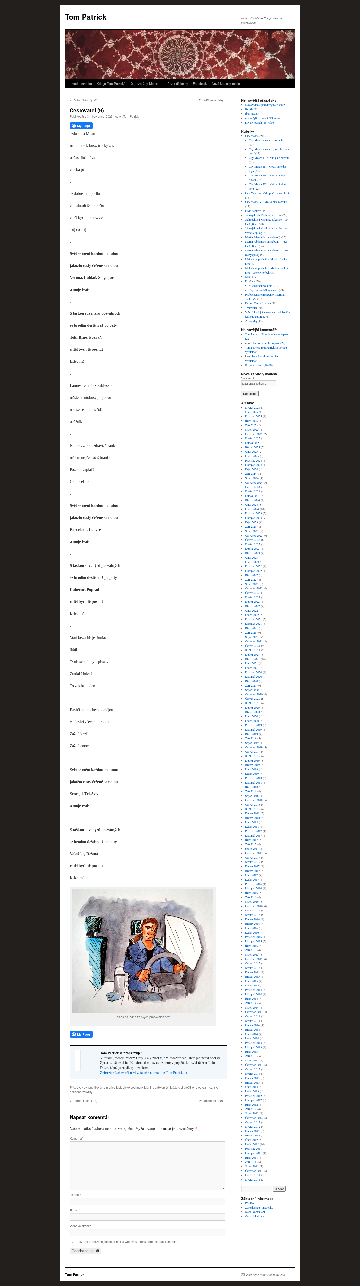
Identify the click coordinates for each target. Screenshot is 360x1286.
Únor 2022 (251, 610)
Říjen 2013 (251, 1051)
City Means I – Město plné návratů (269, 158)
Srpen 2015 (252, 954)
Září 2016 (250, 897)
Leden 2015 (252, 985)
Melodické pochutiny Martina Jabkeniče (142, 1087)
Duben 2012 (252, 1131)
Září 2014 (250, 1003)
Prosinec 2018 (253, 778)
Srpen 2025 (252, 429)
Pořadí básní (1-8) (83, 100)
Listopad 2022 (253, 571)
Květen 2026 (252, 407)
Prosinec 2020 (253, 672)
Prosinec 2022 (253, 566)
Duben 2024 (252, 496)
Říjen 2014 (251, 998)
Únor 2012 (251, 1140)
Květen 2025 (252, 438)
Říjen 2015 (251, 946)
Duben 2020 (252, 707)
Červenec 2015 (254, 959)
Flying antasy (253, 210)
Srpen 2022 (252, 584)
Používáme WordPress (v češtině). (266, 1274)
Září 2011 (250, 1162)
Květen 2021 (252, 650)
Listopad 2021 (253, 623)
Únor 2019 (251, 769)
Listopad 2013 (253, 1047)
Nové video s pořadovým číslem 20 (265, 105)
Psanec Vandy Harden (258, 303)
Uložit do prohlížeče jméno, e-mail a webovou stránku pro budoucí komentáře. (128, 1241)
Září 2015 (250, 950)
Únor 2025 (251, 451)
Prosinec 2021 (253, 619)
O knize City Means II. (147, 83)
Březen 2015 (252, 976)
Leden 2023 (252, 562)
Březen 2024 (252, 500)
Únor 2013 (251, 1087)
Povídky (250, 281)
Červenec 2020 (254, 694)
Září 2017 (250, 844)
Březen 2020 (252, 712)
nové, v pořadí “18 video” (260, 122)
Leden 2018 (252, 826)
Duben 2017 (252, 866)
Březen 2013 (252, 1082)
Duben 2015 (252, 972)
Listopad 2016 (253, 888)
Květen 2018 (252, 809)
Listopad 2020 (253, 676)
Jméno (75, 1194)
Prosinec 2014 (253, 990)
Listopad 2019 (253, 729)
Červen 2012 (252, 1122)
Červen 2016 (252, 910)
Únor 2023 (251, 557)
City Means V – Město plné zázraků (266, 202)
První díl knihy (178, 83)
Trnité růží (251, 308)
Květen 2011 (252, 1179)
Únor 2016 (251, 928)
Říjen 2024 (251, 469)
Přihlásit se (251, 1203)
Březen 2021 (252, 659)
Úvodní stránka (81, 83)
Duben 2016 (252, 919)
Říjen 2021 (251, 628)
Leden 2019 (252, 773)
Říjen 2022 (251, 575)
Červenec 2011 (254, 1171)
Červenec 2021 (254, 641)
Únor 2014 (251, 1034)
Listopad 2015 (253, 941)
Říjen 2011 (251, 1157)
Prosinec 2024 (253, 460)
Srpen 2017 (252, 848)
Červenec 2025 (254, 434)
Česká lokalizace (254, 1216)
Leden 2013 (252, 1091)
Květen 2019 (252, 756)
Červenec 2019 (254, 747)
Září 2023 (250, 526)
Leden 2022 (252, 615)
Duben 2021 (252, 654)
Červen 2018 (252, 804)
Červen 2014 (252, 1016)
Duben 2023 (252, 548)
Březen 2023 (252, 553)
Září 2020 (250, 685)
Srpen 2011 (252, 1166)
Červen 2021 (252, 646)
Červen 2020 (252, 698)
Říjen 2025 (251, 421)
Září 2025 (250, 425)
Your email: (248, 378)
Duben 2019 (252, 760)
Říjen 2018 (251, 787)
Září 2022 (250, 579)
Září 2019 (250, 738)
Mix (247, 277)
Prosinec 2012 (253, 1096)
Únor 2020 (251, 716)
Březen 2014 (252, 1029)
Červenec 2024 (254, 482)
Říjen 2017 (251, 840)
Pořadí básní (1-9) (213, 100)
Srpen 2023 (252, 531)
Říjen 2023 (251, 522)
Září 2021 (250, 632)
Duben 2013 (252, 1078)
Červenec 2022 (254, 588)
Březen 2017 (252, 871)
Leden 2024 (252, 509)
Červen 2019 (252, 751)
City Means (252, 135)
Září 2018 (250, 791)
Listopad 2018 (253, 782)
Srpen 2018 (252, 796)
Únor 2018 (251, 822)
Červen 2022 (252, 593)
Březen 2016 (252, 923)
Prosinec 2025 (253, 416)
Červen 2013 (252, 1069)
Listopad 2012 (253, 1100)
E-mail (75, 1210)
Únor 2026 (251, 412)
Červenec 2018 (254, 800)
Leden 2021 (252, 668)
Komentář (77, 1138)
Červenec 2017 (254, 853)
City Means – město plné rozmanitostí (267, 193)
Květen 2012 (252, 1126)
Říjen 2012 (251, 1104)
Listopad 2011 (253, 1153)
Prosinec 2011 (253, 1148)
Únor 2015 (251, 981)
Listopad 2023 (253, 518)
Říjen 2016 (251, 893)
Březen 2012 (252, 1135)
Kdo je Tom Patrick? (111, 83)
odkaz (202, 1087)
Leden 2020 (252, 721)
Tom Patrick (86, 16)
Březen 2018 (252, 818)
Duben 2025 (252, 443)
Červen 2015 (252, 963)
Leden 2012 (252, 1144)
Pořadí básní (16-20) (261, 365)
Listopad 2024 (253, 465)
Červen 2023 (252, 540)
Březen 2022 (252, 606)
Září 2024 (250, 473)
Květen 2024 (252, 491)
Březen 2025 (252, 447)
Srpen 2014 (252, 1007)
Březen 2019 (252, 765)
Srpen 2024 (252, 478)
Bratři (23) (251, 109)
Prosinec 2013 (253, 1043)
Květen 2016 (252, 915)
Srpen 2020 (252, 690)
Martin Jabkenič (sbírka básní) (262, 237)
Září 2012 (250, 1109)
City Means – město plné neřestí (267, 140)
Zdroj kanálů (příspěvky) (259, 1207)
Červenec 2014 (254, 1012)
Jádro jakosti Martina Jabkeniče (263, 215)
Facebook (200, 83)
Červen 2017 (252, 857)
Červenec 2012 (254, 1118)
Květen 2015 (252, 968)
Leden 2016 (252, 932)
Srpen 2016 (252, 901)
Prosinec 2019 (253, 725)
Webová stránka (80, 1226)
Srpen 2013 (252, 1060)
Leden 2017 (252, 879)
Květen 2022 (252, 597)
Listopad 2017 (253, 835)
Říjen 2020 (251, 681)
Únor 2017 (251, 875)
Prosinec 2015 (253, 937)
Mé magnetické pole (260, 285)
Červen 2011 (252, 1175)
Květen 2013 (252, 1073)
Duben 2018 (252, 813)
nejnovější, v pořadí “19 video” (263, 118)
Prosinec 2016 (253, 884)
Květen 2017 (252, 862)
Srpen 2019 (252, 743)
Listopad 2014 (253, 994)
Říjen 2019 (251, 734)
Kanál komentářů (255, 1212)
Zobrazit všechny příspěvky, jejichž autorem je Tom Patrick (143, 1072)
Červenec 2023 (254, 535)
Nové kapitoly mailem (227, 83)
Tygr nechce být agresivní (263, 290)
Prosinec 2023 (253, 513)
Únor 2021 (251, 663)
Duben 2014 (252, 1025)
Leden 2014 (252, 1038)
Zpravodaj (251, 321)
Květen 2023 (252, 544)
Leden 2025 (252, 456)
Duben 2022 (252, 601)
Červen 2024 (252, 487)
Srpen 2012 (252, 1113)
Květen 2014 (252, 1021)
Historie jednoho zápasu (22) (268, 343)
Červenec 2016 (254, 906)
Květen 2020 (252, 703)
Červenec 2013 (254, 1065)
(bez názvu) (252, 113)
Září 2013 (250, 1056)
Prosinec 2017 (253, 831)
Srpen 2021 (252, 637)
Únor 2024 (251, 504)
